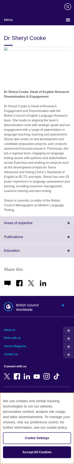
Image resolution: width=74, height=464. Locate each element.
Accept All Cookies (37, 452)
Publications (22, 239)
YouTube (37, 374)
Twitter (8, 374)
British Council (14, 7)
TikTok (57, 374)
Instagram (47, 374)
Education (20, 252)
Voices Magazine (15, 346)
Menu (8, 20)
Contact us (11, 354)
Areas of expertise (27, 225)
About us (9, 329)
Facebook (18, 374)
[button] (37, 306)
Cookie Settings (37, 438)
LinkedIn (28, 374)
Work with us (12, 337)
